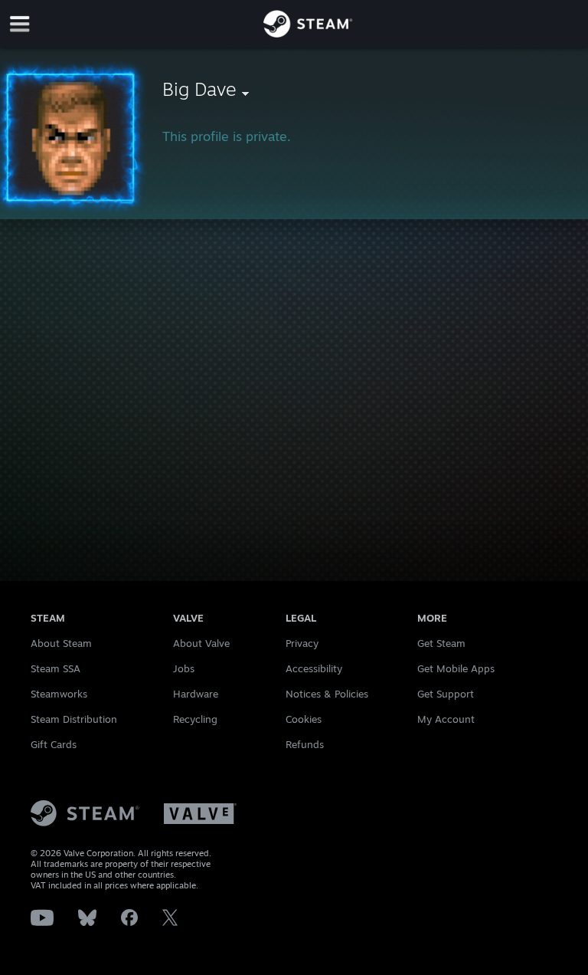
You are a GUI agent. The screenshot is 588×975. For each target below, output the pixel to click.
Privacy (302, 643)
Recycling (195, 719)
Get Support (445, 694)
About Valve (201, 643)
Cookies (304, 719)
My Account (446, 719)
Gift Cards (54, 744)
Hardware (195, 694)
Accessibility (314, 668)
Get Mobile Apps (456, 668)
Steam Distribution (74, 719)
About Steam (61, 643)
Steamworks (59, 694)
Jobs (183, 668)
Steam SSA (55, 668)
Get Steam (441, 643)
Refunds (305, 744)
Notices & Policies (327, 694)
